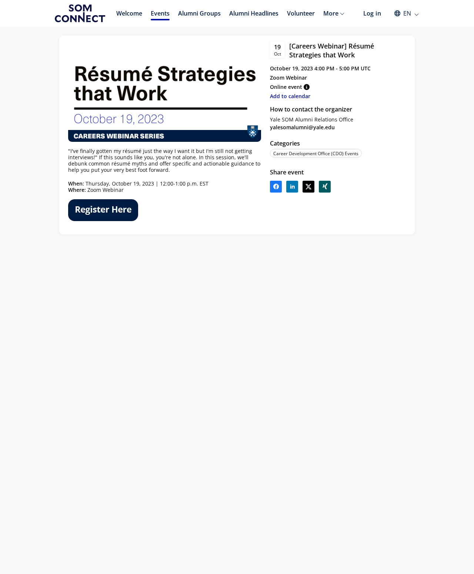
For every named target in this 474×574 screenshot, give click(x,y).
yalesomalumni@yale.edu (302, 127)
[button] (403, 13)
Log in (372, 13)
